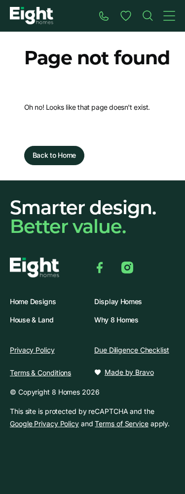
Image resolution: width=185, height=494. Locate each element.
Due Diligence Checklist (131, 350)
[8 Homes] (31, 15)
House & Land (31, 320)
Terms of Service (121, 423)
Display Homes (118, 302)
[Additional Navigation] (169, 16)
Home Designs (33, 302)
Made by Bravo (129, 372)
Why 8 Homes (116, 320)
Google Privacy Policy (44, 423)
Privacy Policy (32, 350)
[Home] (147, 16)
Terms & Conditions (40, 372)
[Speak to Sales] (104, 16)
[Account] (126, 16)
